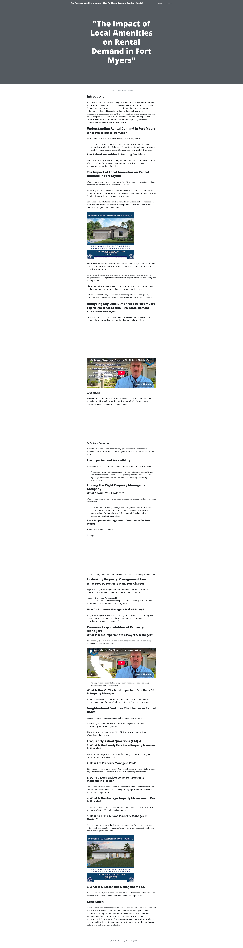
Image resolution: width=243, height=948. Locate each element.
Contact (169, 3)
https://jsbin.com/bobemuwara (101, 404)
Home (160, 3)
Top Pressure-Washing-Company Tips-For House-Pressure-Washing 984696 (107, 3)
